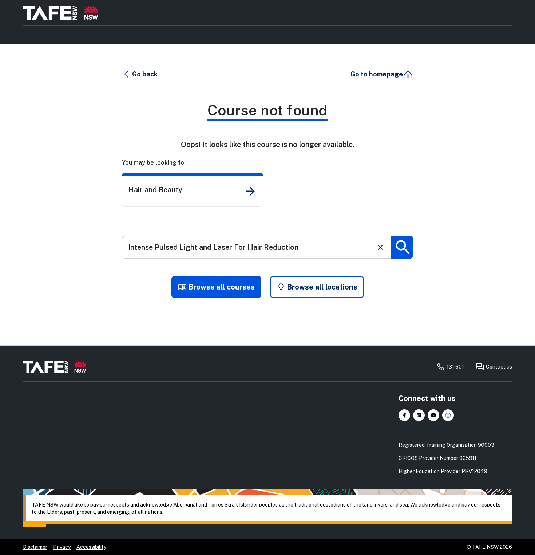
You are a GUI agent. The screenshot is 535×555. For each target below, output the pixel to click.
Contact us (499, 367)
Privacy (62, 547)
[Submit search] (402, 247)
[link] (192, 190)
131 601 (455, 367)
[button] (140, 74)
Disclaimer (35, 547)
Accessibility (91, 547)
